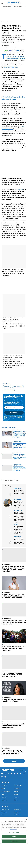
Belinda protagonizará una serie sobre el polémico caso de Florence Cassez (13, 725)
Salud (3, 794)
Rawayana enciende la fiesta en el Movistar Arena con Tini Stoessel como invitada (19, 456)
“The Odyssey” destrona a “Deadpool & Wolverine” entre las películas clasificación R (14, 752)
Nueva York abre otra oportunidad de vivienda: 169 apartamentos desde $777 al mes (19, 540)
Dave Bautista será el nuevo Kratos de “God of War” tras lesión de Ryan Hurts (12, 674)
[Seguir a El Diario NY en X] (5, 773)
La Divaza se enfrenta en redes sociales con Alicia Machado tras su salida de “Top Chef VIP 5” (19, 445)
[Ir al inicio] (8, 770)
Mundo (3, 788)
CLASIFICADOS (5, 809)
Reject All (14, 836)
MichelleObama (17, 386)
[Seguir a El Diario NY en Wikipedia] (23, 773)
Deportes (16, 791)
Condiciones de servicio (11, 418)
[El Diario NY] (14, 3)
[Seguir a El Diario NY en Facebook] (2, 773)
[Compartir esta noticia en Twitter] (14, 50)
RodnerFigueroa (8, 390)
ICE (25, 6)
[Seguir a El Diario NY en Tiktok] (14, 773)
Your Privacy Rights (14, 832)
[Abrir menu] (2, 3)
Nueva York (17, 499)
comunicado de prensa (10, 67)
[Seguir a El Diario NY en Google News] (17, 773)
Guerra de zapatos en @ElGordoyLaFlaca (12, 269)
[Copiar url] (22, 50)
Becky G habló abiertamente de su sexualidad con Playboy (14, 700)
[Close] (26, 819)
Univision (20, 189)
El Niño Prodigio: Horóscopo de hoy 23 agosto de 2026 (19, 492)
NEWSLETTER (17, 809)
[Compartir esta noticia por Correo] (18, 50)
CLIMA (3, 815)
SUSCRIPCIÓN (17, 812)
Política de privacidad (12, 417)
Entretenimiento (11, 21)
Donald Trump (18, 6)
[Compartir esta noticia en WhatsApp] (6, 50)
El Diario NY (4, 21)
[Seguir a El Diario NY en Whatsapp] (2, 776)
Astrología (17, 488)
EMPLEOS (4, 812)
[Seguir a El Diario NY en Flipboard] (20, 773)
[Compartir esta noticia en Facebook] (10, 50)
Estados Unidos (18, 785)
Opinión (16, 800)
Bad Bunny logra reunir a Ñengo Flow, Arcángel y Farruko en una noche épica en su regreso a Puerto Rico (19, 434)
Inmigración (18, 510)
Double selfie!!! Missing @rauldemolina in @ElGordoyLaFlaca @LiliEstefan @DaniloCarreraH (13, 320)
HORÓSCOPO (17, 815)
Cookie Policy (13, 829)
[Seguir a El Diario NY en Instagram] (8, 773)
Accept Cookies (14, 841)
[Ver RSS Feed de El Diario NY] (5, 776)
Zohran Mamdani (6, 6)
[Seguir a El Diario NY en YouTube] (11, 773)
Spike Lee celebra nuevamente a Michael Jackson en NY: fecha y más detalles (19, 468)
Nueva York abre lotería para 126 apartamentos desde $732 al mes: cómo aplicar (19, 504)
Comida (16, 524)
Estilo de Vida (5, 797)
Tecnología (4, 800)
